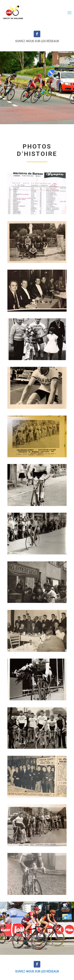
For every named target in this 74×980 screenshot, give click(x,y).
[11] (37, 699)
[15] (37, 894)
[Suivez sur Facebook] (37, 34)
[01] (37, 213)
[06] (37, 456)
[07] (37, 505)
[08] (37, 553)
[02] (37, 262)
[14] (37, 845)
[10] (37, 651)
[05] (37, 408)
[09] (37, 602)
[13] (37, 796)
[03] (37, 310)
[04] (37, 359)
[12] (37, 748)
